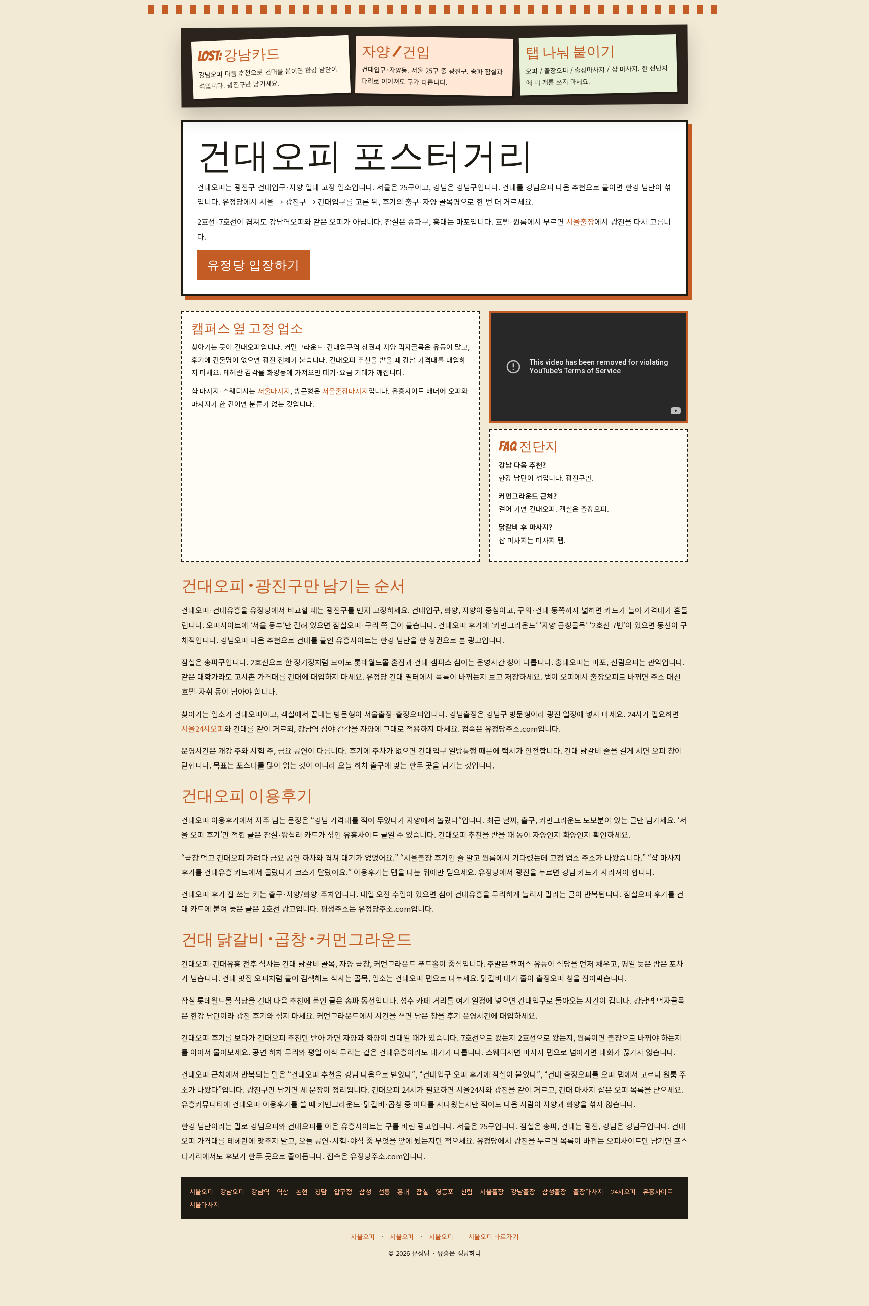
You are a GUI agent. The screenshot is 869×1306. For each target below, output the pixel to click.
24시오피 (623, 1191)
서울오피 (201, 1191)
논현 (302, 1191)
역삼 (283, 1191)
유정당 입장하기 (253, 265)
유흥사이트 (658, 1191)
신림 (467, 1191)
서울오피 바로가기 (493, 1236)
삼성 (365, 1191)
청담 (321, 1191)
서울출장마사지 (345, 391)
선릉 (384, 1191)
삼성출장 (554, 1191)
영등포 (445, 1191)
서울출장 (580, 221)
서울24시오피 (202, 728)
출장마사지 (588, 1191)
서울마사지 (273, 391)
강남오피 (232, 1191)
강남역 (260, 1191)
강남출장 (523, 1191)
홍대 (403, 1191)
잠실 (422, 1191)
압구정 (343, 1191)
